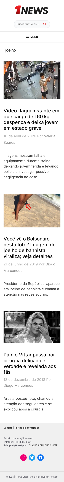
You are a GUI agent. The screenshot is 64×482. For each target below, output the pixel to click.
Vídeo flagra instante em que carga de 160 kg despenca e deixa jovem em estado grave (31, 119)
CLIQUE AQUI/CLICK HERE (43, 445)
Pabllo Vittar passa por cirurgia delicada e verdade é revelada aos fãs (30, 363)
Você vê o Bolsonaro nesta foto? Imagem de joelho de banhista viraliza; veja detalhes (30, 247)
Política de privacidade (27, 427)
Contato (8, 427)
